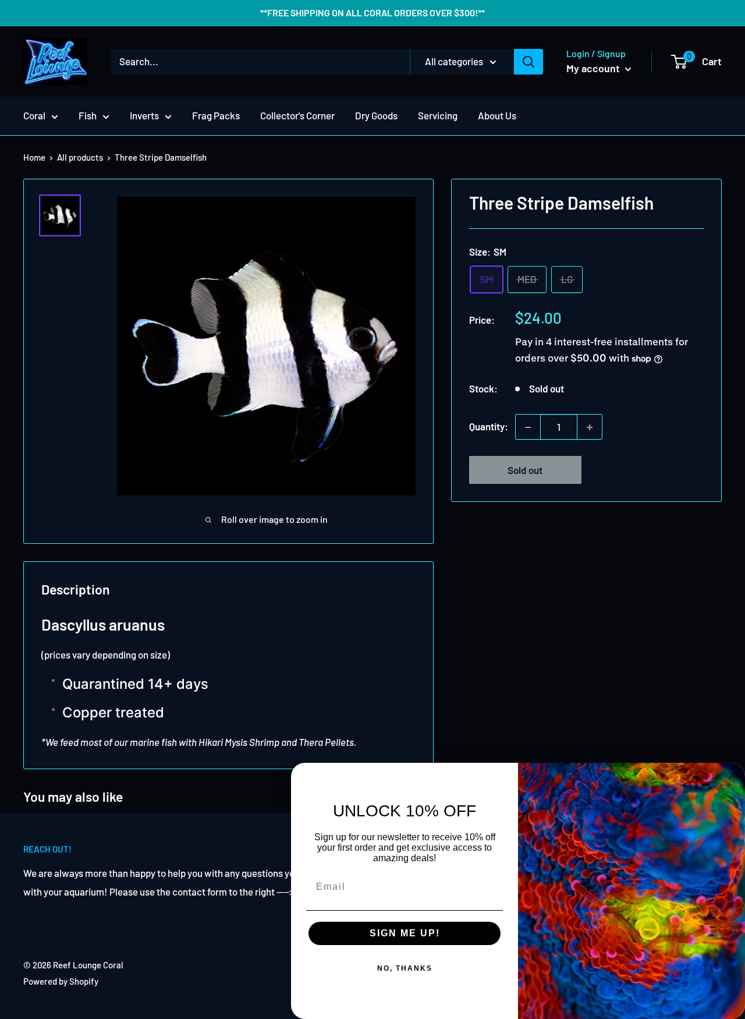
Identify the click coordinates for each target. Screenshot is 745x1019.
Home (34, 157)
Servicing (437, 115)
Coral (34, 115)
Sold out (525, 470)
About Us (497, 115)
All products (80, 157)
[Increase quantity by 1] (589, 427)
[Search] (528, 62)
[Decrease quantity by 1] (528, 427)
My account (594, 68)
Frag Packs (216, 115)
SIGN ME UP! (405, 933)
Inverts (144, 115)
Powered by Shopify (60, 981)
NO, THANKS (404, 968)
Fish (88, 115)
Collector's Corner (297, 115)
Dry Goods (376, 115)
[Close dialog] (732, 776)
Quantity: (488, 427)
